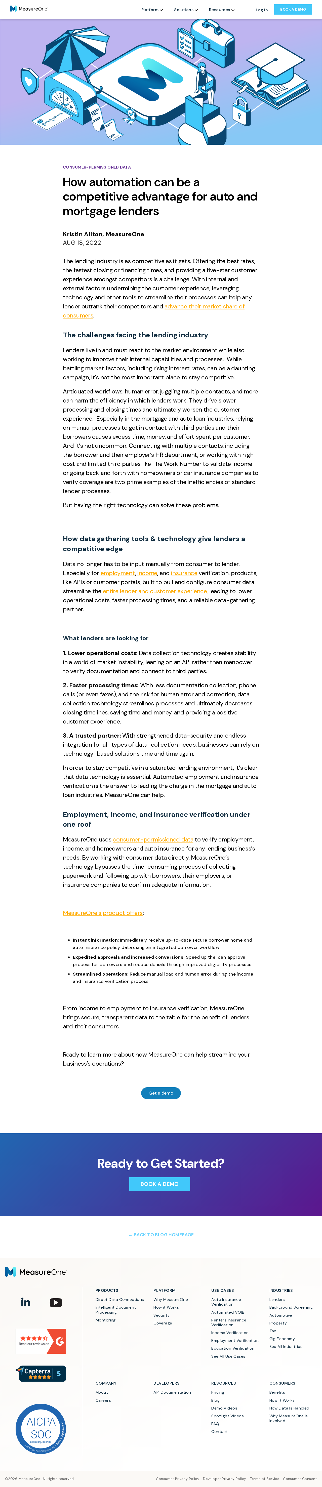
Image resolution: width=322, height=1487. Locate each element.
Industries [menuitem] (281, 1290)
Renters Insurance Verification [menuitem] (229, 1322)
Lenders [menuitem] (277, 1299)
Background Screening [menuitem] (291, 1307)
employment (118, 573)
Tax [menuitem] (272, 1331)
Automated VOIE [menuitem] (227, 1312)
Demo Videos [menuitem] (224, 1408)
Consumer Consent (300, 1479)
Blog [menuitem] (215, 1400)
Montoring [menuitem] (106, 1320)
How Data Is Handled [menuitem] (289, 1408)
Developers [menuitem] (166, 1383)
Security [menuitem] (161, 1315)
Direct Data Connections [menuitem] (120, 1299)
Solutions (183, 9)
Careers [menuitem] (103, 1400)
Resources (219, 9)
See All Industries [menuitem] (286, 1346)
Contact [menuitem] (219, 1431)
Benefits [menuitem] (277, 1392)
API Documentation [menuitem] (172, 1392)
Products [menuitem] (107, 1290)
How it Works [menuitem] (166, 1307)
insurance (184, 573)
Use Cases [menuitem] (222, 1290)
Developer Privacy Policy (224, 1479)
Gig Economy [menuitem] (282, 1338)
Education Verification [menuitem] (232, 1348)
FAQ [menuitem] (215, 1423)
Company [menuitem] (106, 1383)
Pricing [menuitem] (217, 1392)
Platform (149, 9)
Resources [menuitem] (223, 1383)
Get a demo (161, 1093)
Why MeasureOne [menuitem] (170, 1299)
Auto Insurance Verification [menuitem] (226, 1302)
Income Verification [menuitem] (230, 1332)
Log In (262, 10)
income (147, 573)
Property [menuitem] (278, 1323)
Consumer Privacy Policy (177, 1479)
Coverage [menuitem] (162, 1323)
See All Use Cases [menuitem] (228, 1356)
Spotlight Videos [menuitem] (227, 1416)
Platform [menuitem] (164, 1290)
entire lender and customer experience (155, 591)
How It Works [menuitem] (282, 1400)
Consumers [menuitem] (282, 1383)
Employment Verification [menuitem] (235, 1340)
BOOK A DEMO (293, 9)
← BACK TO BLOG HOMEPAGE (161, 1235)
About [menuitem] (102, 1392)
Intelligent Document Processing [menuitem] (116, 1309)
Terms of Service (264, 1479)
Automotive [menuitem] (280, 1315)
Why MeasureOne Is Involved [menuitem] (289, 1418)
